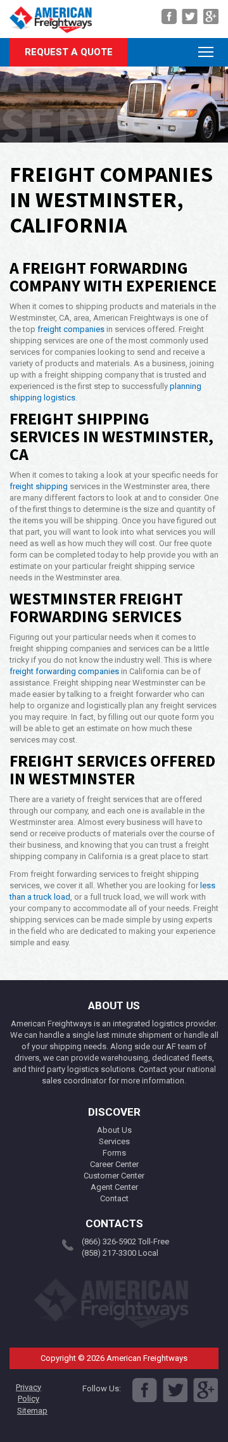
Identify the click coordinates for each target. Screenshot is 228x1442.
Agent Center (114, 1187)
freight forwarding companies (64, 671)
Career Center (114, 1164)
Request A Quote (69, 52)
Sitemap (32, 1410)
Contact (114, 1198)
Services (114, 1141)
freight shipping (39, 486)
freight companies (70, 329)
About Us (114, 1130)
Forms (114, 1153)
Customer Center (114, 1175)
